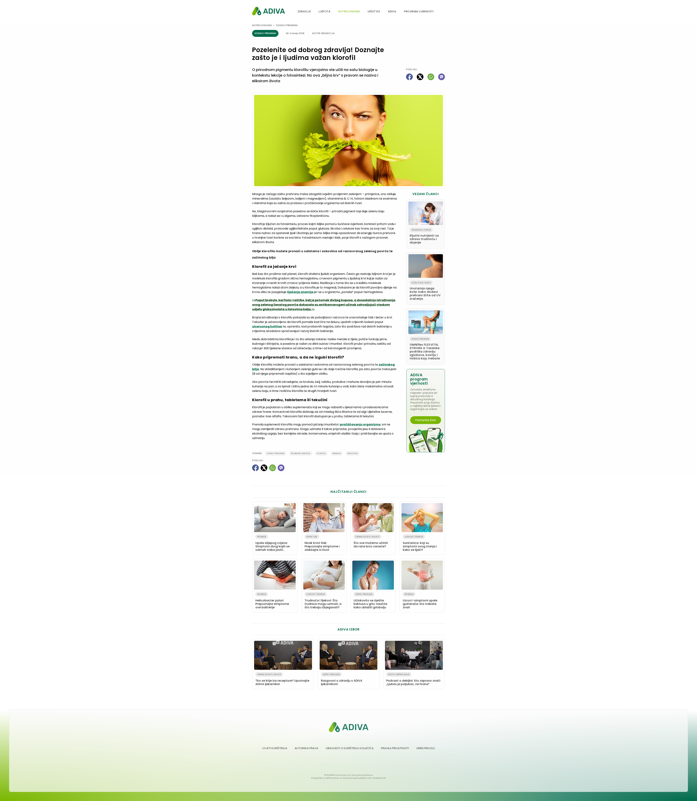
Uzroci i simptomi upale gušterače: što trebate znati (420, 601)
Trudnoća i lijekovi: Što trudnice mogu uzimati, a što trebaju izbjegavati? (323, 601)
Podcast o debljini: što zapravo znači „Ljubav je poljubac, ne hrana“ (413, 679)
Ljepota (324, 11)
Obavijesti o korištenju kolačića (350, 748)
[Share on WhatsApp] (430, 76)
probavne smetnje (300, 453)
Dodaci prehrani (287, 25)
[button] (443, 11)
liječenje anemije (300, 292)
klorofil (321, 453)
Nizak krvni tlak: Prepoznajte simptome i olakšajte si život (322, 543)
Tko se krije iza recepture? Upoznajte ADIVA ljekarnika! (282, 679)
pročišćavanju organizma (360, 424)
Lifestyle (374, 11)
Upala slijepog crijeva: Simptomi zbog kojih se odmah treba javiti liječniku (272, 544)
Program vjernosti (418, 11)
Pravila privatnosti (395, 748)
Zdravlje (304, 11)
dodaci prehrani (275, 453)
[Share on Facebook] (409, 76)
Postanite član (425, 420)
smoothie (352, 453)
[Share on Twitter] (420, 76)
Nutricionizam (349, 11)
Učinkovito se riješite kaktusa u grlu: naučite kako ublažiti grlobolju (370, 601)
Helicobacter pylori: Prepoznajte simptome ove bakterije (272, 601)
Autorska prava (306, 748)
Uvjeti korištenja (274, 748)
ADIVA (392, 11)
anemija (336, 453)
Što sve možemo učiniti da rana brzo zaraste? (371, 541)
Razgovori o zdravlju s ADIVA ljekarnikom (341, 679)
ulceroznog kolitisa (267, 326)
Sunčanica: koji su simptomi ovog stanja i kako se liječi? (420, 543)
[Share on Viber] (441, 76)
